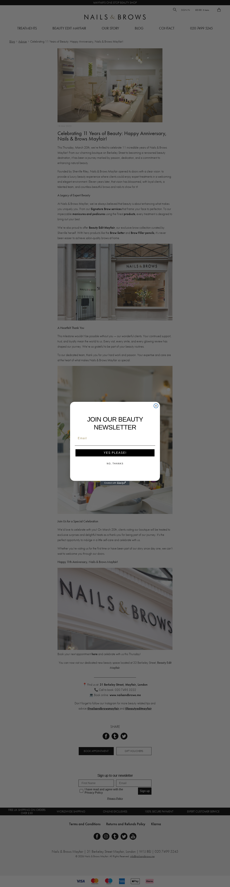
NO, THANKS (115, 463)
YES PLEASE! (115, 452)
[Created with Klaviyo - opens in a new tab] (115, 483)
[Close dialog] (156, 406)
